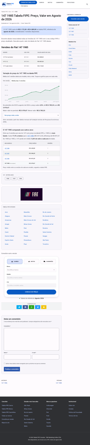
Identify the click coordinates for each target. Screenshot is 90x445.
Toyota (48, 422)
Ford (47, 416)
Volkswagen (50, 405)
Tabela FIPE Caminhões (9, 412)
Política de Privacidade (75, 412)
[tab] (14, 261)
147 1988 (7, 148)
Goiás (6, 244)
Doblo (70, 51)
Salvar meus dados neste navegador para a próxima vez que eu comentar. (26, 363)
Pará (25, 228)
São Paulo (46, 240)
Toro (70, 61)
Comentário (7, 326)
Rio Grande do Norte (49, 216)
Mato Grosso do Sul (30, 220)
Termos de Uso (73, 416)
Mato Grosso (28, 216)
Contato (71, 409)
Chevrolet (49, 409)
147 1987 (7, 153)
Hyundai (48, 426)
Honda (48, 419)
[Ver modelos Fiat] (31, 194)
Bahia (6, 228)
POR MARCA (24, 6)
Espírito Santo (9, 240)
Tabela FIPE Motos (7, 409)
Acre (6, 212)
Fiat (10, 11)
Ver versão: (6, 81)
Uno (70, 45)
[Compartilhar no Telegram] (37, 307)
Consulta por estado (8, 419)
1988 (7, 178)
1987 (14, 178)
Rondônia (45, 220)
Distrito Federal (9, 236)
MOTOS (50, 2)
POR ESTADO (70, 2)
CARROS (41, 2)
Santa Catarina (47, 232)
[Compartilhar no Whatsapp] (31, 307)
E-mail (34, 352)
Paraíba (26, 232)
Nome (6, 352)
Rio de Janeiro (47, 212)
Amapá (7, 224)
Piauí (25, 244)
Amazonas (8, 220)
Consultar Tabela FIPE (28, 2)
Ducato (71, 58)
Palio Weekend (73, 68)
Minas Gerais (28, 224)
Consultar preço (31, 292)
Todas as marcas (7, 416)
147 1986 (30, 136)
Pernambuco (27, 240)
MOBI (70, 75)
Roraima (45, 228)
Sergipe (45, 236)
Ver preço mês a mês (11, 115)
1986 (20, 178)
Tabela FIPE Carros (7, 405)
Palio (70, 55)
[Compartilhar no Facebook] (25, 307)
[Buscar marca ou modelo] (87, 4)
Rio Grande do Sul (48, 224)
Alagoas (7, 216)
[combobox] (31, 270)
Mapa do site (5, 422)
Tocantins (46, 244)
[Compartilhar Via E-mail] (43, 307)
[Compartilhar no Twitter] (19, 307)
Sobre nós (72, 405)
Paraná (26, 236)
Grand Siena (72, 48)
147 (13, 11)
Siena (70, 72)
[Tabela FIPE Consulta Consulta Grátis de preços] (9, 4)
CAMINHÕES (59, 2)
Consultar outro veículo (78, 19)
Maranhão (27, 212)
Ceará (6, 232)
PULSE (70, 65)
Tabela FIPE (4, 11)
